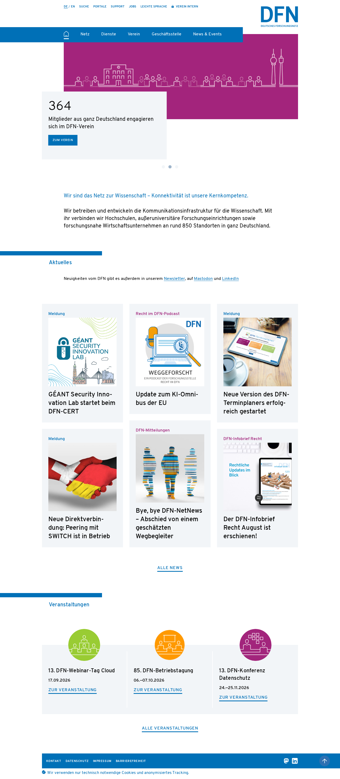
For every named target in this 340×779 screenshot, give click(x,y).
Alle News (169, 568)
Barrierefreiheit (131, 761)
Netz (85, 34)
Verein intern (186, 6)
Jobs (132, 6)
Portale (100, 6)
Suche (84, 6)
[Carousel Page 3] (176, 166)
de (66, 6)
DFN (279, 16)
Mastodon (203, 279)
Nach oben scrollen (324, 761)
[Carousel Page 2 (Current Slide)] (170, 166)
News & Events (207, 34)
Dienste (108, 34)
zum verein (63, 140)
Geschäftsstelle (166, 34)
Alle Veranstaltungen (170, 728)
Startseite (66, 36)
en (73, 6)
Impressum (102, 761)
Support (118, 6)
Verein (134, 34)
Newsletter (174, 279)
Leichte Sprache (154, 6)
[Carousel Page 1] (163, 166)
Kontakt (53, 761)
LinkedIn (230, 279)
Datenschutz (77, 761)
